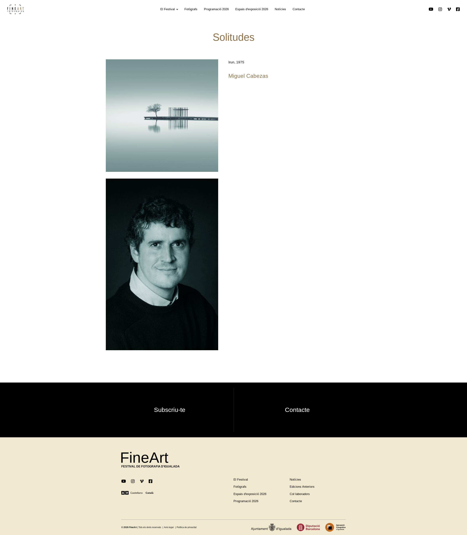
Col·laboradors (300, 494)
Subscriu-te (169, 409)
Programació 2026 (216, 9)
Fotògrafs (190, 9)
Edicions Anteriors (302, 486)
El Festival (167, 9)
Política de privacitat (186, 527)
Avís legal (169, 527)
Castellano (136, 492)
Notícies (280, 9)
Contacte (299, 9)
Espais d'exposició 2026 (251, 9)
